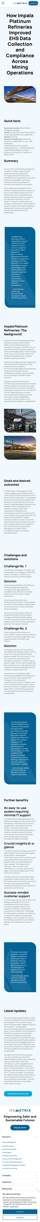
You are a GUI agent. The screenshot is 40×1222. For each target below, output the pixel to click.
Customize (20, 1217)
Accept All (20, 1212)
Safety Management (9, 1142)
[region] (20, 1206)
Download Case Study (18, 1094)
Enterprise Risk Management (12, 1159)
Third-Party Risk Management (12, 1162)
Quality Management (9, 1149)
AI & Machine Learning (9, 1168)
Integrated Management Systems (13, 1165)
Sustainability (6, 1152)
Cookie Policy (13, 1206)
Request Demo (20, 1127)
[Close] (38, 1191)
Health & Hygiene (8, 1146)
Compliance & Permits (9, 1156)
